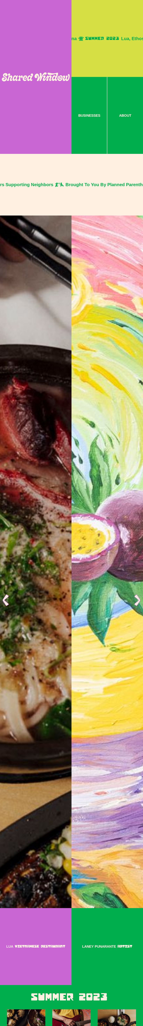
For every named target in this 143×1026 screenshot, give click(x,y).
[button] (7, 600)
